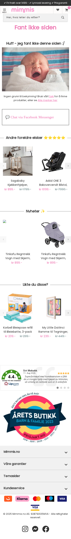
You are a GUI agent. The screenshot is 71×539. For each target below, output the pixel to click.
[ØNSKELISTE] (57, 10)
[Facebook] (45, 529)
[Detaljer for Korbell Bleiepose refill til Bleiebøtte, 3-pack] (18, 308)
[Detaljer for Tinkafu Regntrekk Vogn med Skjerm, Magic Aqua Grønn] (18, 234)
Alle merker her (47, 100)
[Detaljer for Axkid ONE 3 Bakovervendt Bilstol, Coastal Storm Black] (53, 161)
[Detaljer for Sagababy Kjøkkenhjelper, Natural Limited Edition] (18, 161)
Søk (51, 96)
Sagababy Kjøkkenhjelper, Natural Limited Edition (17, 183)
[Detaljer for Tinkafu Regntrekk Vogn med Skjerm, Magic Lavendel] (53, 234)
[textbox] (32, 17)
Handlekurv (66, 10)
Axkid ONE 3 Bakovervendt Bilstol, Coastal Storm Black (53, 183)
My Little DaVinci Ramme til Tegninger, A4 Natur (53, 330)
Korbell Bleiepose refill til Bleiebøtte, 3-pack (18, 330)
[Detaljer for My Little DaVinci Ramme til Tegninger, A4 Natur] (53, 308)
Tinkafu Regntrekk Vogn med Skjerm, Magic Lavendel (53, 256)
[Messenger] (35, 529)
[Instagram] (25, 529)
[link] (35, 378)
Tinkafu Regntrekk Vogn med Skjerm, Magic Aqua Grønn (18, 256)
